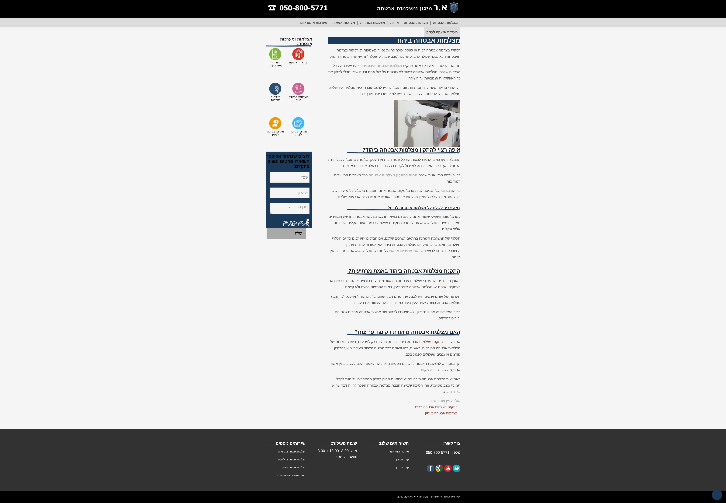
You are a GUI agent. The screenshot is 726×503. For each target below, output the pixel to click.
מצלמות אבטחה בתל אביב (292, 459)
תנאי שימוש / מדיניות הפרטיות (290, 475)
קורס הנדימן (402, 467)
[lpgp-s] (363, 9)
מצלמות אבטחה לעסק (294, 467)
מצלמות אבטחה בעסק (441, 413)
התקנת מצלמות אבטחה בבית (436, 407)
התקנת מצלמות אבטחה (425, 342)
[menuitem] (445, 22)
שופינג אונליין (422, 497)
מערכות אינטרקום (399, 451)
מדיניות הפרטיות (296, 224)
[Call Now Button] (717, 495)
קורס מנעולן (402, 459)
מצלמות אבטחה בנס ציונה (292, 451)
